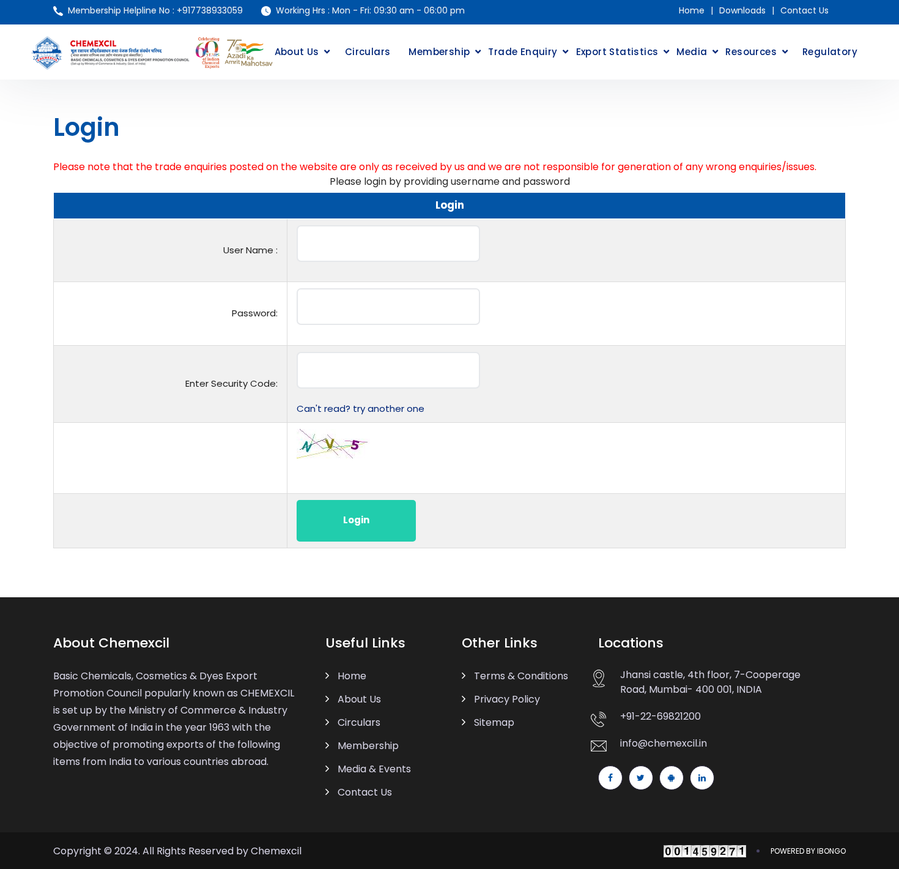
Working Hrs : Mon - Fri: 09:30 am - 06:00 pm (370, 10)
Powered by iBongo (808, 851)
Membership (439, 51)
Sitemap (494, 722)
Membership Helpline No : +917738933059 (155, 10)
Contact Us (804, 10)
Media (691, 51)
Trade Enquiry (522, 51)
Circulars (368, 51)
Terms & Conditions (521, 676)
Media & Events (374, 769)
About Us (297, 51)
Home (692, 10)
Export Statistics (617, 51)
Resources (751, 51)
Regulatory (829, 51)
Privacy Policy (507, 699)
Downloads (742, 10)
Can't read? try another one (360, 408)
